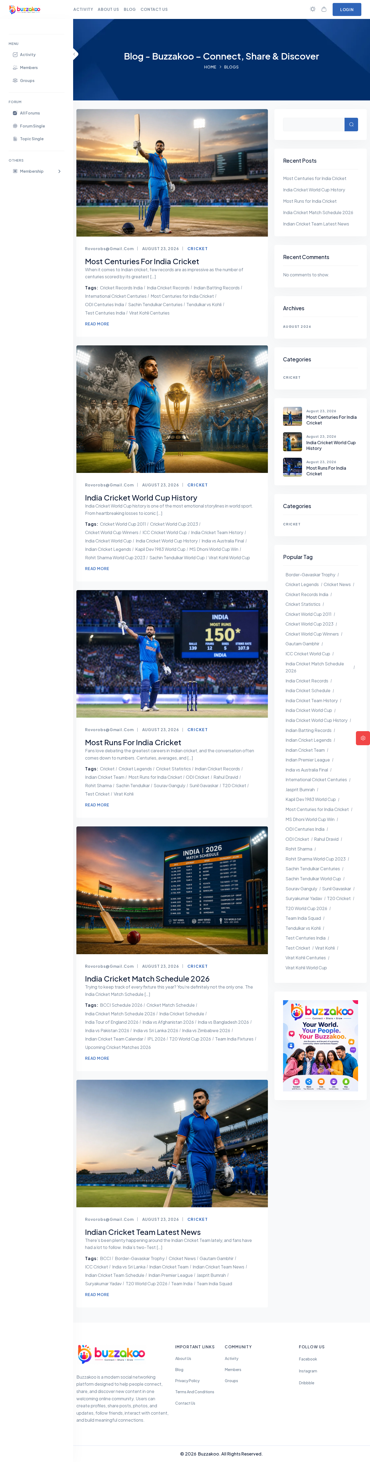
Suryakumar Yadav (103, 1283)
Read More (97, 323)
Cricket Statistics (173, 768)
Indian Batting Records (217, 287)
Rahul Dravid (225, 777)
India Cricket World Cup (108, 541)
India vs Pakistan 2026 (107, 1030)
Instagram (308, 1371)
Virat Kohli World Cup (229, 557)
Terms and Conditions (194, 1391)
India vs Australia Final (223, 541)
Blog (179, 1369)
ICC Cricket (96, 1267)
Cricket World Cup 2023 (174, 524)
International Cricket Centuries (116, 296)
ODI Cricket (197, 777)
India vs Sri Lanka (128, 1267)
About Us (183, 1358)
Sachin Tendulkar (133, 785)
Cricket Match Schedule (171, 1005)
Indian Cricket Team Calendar (114, 1039)
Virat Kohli (124, 794)
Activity (231, 1358)
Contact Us (185, 1403)
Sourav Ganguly (169, 785)
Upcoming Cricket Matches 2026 (118, 1047)
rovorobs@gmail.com (109, 248)
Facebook (308, 1359)
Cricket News (182, 1258)
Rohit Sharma (98, 785)
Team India (182, 1283)
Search (351, 124)
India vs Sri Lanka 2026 (155, 1030)
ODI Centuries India (104, 304)
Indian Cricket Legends (108, 549)
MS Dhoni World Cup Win (213, 549)
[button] (36, 171)
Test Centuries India (105, 313)
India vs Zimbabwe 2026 (206, 1030)
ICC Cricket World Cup (164, 532)
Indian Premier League (170, 1275)
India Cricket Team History (217, 532)
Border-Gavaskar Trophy (140, 1258)
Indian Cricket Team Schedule (114, 1275)
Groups (231, 1380)
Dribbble (306, 1383)
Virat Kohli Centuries (149, 313)
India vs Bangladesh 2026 (223, 1022)
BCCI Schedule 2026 (121, 1005)
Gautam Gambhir (216, 1258)
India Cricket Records (168, 287)
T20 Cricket (234, 785)
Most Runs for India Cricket (155, 777)
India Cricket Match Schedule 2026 (120, 1013)
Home (210, 66)
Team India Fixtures (234, 1039)
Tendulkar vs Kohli (204, 304)
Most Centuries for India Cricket (182, 296)
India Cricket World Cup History (167, 541)
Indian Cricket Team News (218, 1267)
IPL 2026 (156, 1039)
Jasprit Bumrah (211, 1275)
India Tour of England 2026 (111, 1022)
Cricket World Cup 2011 (123, 524)
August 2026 (297, 327)
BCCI (105, 1258)
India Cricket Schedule (181, 1013)
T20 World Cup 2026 (190, 1039)
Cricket (197, 248)
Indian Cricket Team (104, 777)
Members (233, 1369)
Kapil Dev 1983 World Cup (160, 549)
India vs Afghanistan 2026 (168, 1022)
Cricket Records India (121, 287)
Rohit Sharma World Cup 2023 (115, 557)
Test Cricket (97, 794)
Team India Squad (214, 1283)
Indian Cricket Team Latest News (316, 224)
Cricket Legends (135, 768)
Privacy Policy (187, 1380)
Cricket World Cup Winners (111, 532)
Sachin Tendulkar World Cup (177, 557)
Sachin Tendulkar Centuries (155, 304)
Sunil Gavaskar (203, 785)
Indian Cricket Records (217, 768)
